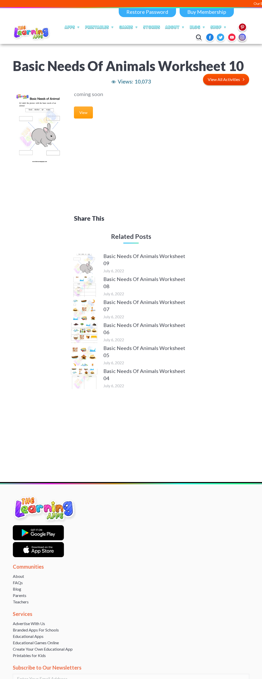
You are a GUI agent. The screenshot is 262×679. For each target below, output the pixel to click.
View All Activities (224, 79)
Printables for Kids (29, 655)
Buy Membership (206, 12)
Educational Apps (28, 636)
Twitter (221, 37)
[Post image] (84, 264)
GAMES (126, 27)
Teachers (21, 601)
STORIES (151, 27)
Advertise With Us (29, 623)
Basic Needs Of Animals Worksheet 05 (144, 351)
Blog (17, 589)
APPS (70, 27)
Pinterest (242, 27)
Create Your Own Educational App (43, 649)
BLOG (195, 27)
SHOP (216, 27)
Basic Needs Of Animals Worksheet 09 (144, 259)
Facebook (210, 37)
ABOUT (172, 27)
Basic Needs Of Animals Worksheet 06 (144, 328)
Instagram (242, 37)
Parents (19, 595)
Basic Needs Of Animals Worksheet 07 (144, 305)
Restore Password (147, 12)
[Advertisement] (131, 169)
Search (199, 37)
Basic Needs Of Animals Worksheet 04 (144, 374)
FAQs (18, 582)
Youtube (231, 37)
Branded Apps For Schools (36, 629)
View (83, 112)
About (18, 576)
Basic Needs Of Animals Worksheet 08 (144, 282)
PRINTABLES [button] (97, 27)
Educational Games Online (36, 642)
